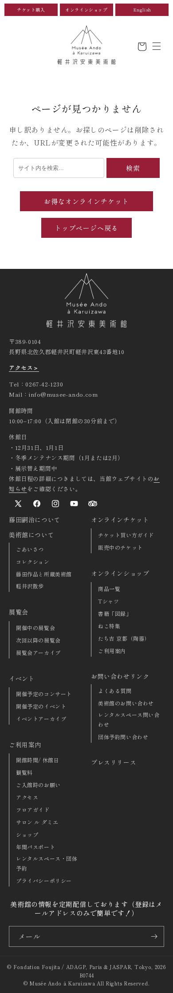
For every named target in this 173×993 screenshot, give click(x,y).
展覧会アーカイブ (38, 652)
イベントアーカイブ (41, 718)
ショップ (27, 834)
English (142, 9)
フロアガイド (33, 809)
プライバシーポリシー (44, 880)
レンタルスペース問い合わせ (129, 719)
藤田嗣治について (35, 519)
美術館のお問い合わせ (126, 703)
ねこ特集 (109, 626)
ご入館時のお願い (38, 784)
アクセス (27, 797)
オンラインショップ (86, 9)
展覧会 (18, 611)
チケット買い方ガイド (126, 535)
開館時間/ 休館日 (37, 760)
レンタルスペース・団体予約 (47, 863)
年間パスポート (35, 847)
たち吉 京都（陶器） (124, 638)
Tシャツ (108, 601)
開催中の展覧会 (35, 627)
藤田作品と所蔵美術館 (44, 574)
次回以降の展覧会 (38, 640)
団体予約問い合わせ (123, 737)
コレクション (33, 561)
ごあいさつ (30, 549)
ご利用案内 (25, 744)
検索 (133, 168)
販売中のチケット (120, 547)
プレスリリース (113, 762)
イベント (22, 678)
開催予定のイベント (41, 706)
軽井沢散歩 (30, 586)
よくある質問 (115, 690)
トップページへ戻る (86, 227)
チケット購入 (31, 9)
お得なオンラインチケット (86, 201)
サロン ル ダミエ (37, 822)
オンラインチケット (120, 519)
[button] (156, 46)
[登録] (154, 936)
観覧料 (24, 772)
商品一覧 (109, 588)
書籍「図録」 (115, 613)
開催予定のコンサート (44, 693)
